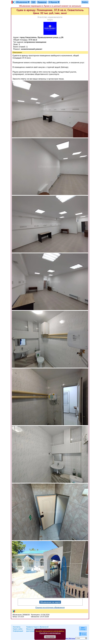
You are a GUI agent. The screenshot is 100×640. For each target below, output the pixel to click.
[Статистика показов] (14, 611)
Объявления (23, 2)
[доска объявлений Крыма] (13, 2)
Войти (85, 2)
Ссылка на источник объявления (50, 607)
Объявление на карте (50, 602)
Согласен (50, 637)
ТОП (33, 2)
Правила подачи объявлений (37, 627)
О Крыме (54, 2)
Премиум (42, 2)
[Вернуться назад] (83, 628)
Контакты (16, 627)
